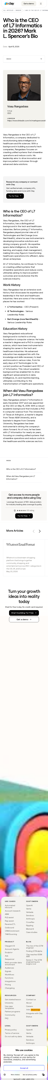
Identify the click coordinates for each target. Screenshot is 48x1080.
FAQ (6, 1018)
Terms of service (12, 1033)
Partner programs (12, 1011)
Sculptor (9, 952)
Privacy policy (11, 1030)
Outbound (9, 928)
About (29, 1003)
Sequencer (9, 959)
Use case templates (9, 1007)
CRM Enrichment (12, 931)
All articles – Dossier (12, 10)
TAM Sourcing (11, 934)
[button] (24, 59)
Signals (8, 971)
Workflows (9, 975)
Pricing (8, 985)
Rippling (29, 925)
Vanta (28, 909)
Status (29, 1017)
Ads (6, 956)
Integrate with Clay (34, 1013)
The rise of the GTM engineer (34, 947)
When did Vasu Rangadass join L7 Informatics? (20, 477)
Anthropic (30, 919)
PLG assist (9, 917)
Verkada (29, 912)
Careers (29, 1006)
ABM (7, 914)
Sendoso (30, 915)
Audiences (9, 968)
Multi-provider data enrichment (13, 964)
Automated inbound (10, 906)
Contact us (31, 999)
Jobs (28, 1009)
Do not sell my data (13, 1036)
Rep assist (9, 921)
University (9, 1003)
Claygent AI (10, 946)
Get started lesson (13, 999)
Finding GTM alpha (34, 951)
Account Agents (12, 949)
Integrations (10, 981)
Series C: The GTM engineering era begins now (34, 962)
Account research (12, 911)
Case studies (31, 932)
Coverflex (30, 922)
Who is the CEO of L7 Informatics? (21, 469)
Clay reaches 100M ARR (34, 955)
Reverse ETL (10, 924)
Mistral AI (30, 929)
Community (10, 1015)
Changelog (10, 988)
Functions (9, 978)
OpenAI (29, 905)
